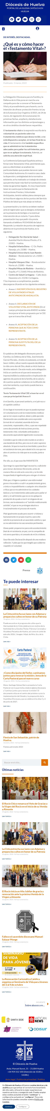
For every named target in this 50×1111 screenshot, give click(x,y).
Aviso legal (10, 1079)
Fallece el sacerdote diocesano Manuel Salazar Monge (22, 938)
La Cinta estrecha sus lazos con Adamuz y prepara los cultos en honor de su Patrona (24, 615)
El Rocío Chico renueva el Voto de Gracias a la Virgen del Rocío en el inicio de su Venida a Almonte (24, 806)
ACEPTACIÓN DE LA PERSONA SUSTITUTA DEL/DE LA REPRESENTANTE (25, 342)
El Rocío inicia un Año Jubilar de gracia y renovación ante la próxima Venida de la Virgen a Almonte (23, 894)
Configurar (23, 1107)
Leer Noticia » (6, 816)
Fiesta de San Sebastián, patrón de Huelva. (21, 739)
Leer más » (7, 641)
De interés (9, 37)
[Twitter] (18, 19)
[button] (3, 29)
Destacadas (23, 37)
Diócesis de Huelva (25, 4)
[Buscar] (44, 762)
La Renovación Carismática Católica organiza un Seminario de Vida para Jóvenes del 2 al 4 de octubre (25, 982)
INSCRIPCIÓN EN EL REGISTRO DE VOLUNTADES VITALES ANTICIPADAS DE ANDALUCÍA (28, 292)
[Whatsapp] (38, 19)
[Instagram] (31, 19)
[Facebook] (11, 19)
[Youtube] (25, 19)
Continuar (8, 1107)
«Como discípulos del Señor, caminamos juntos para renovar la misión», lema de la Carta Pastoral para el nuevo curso (24, 675)
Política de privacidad (26, 1079)
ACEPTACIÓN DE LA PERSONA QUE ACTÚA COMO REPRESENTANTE (23, 327)
